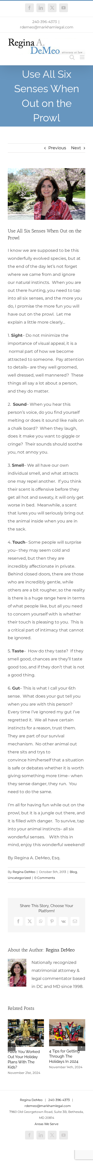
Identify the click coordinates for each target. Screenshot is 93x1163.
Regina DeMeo (24, 872)
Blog (73, 872)
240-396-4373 (44, 21)
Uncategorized (19, 878)
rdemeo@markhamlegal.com (46, 27)
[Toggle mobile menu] (82, 57)
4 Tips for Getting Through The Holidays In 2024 (64, 1056)
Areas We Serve (46, 1124)
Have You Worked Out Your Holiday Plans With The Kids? (24, 1059)
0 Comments (44, 878)
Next (76, 147)
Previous (57, 147)
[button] (12, 1047)
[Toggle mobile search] (72, 57)
